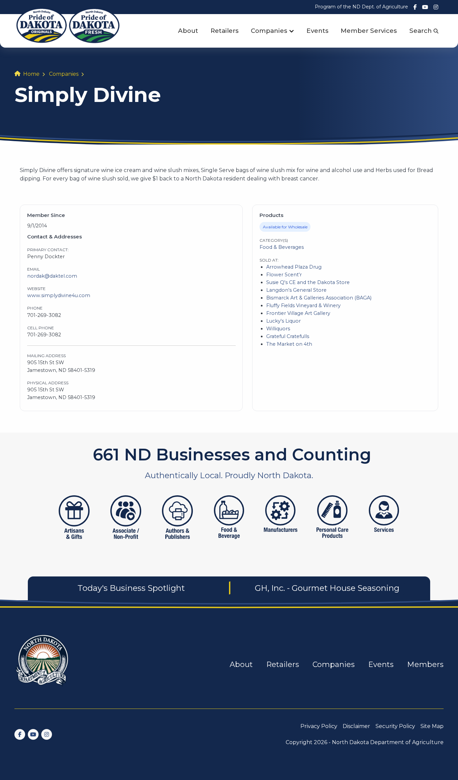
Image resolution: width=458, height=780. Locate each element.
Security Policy (395, 726)
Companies (269, 31)
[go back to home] (42, 664)
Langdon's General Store (296, 290)
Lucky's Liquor (283, 321)
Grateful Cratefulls (287, 336)
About (188, 31)
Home (31, 74)
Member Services (369, 31)
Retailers (225, 31)
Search (421, 31)
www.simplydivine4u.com (58, 295)
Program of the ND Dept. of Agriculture (361, 7)
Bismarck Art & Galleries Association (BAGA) (318, 298)
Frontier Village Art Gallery (298, 313)
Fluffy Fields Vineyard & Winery (303, 305)
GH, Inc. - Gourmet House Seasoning (327, 588)
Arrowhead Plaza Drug (294, 267)
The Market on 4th (289, 344)
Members (425, 664)
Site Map (432, 726)
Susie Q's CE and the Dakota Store (308, 282)
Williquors (278, 329)
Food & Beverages (282, 247)
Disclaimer (356, 726)
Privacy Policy (318, 726)
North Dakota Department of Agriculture (388, 742)
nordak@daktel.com (52, 276)
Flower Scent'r (284, 275)
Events (317, 31)
